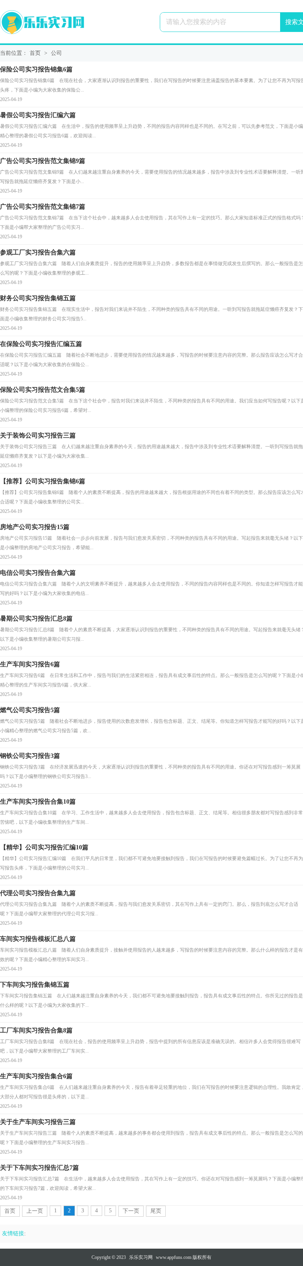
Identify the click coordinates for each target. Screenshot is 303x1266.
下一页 (131, 1211)
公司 (56, 53)
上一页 (34, 1211)
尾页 (155, 1211)
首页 (35, 53)
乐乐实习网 (141, 1257)
